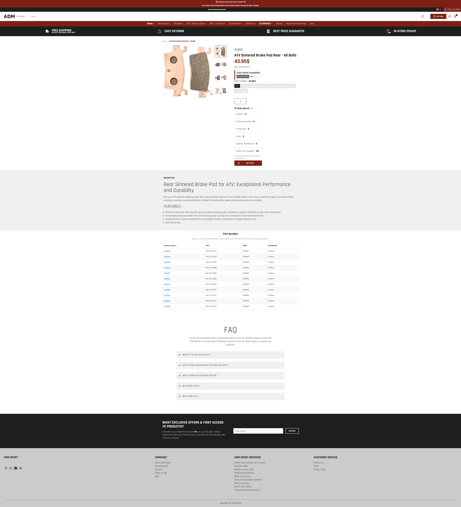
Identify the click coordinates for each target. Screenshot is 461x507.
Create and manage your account (249, 462)
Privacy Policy (320, 469)
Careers (158, 469)
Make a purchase (242, 476)
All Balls (238, 49)
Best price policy (241, 483)
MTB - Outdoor (216, 23)
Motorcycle (163, 23)
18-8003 (167, 257)
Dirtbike (177, 23)
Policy (316, 466)
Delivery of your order (244, 469)
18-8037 (167, 290)
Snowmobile (234, 23)
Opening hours (161, 466)
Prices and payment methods (248, 479)
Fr (440, 10)
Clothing (249, 23)
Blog (157, 476)
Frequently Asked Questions (247, 490)
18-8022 (167, 273)
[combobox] (227, 16)
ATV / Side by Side (195, 23)
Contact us (319, 462)
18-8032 (167, 284)
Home (164, 41)
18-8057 (167, 251)
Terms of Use (161, 472)
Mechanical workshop (244, 472)
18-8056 (167, 306)
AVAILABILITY (243, 108)
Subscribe (292, 431)
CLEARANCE (264, 23)
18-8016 (167, 268)
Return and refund (243, 486)
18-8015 (167, 262)
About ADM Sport (163, 462)
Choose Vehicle (243, 76)
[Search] (422, 16)
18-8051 (167, 295)
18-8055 (167, 301)
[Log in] (449, 16)
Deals (149, 23)
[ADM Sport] (14, 16)
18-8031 (167, 279)
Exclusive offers (241, 466)
